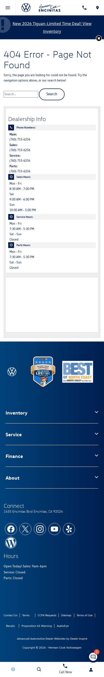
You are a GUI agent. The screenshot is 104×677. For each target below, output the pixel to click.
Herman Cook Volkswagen (65, 647)
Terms (26, 615)
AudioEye (63, 626)
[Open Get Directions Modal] (97, 8)
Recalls (10, 626)
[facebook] (11, 529)
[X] (25, 529)
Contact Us (10, 615)
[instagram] (40, 529)
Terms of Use (85, 615)
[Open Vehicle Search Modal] (39, 669)
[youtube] (54, 529)
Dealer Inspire (78, 638)
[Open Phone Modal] (84, 8)
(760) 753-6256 (19, 139)
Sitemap (66, 615)
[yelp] (69, 529)
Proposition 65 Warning (37, 626)
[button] (99, 38)
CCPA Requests (47, 615)
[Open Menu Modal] (8, 7)
